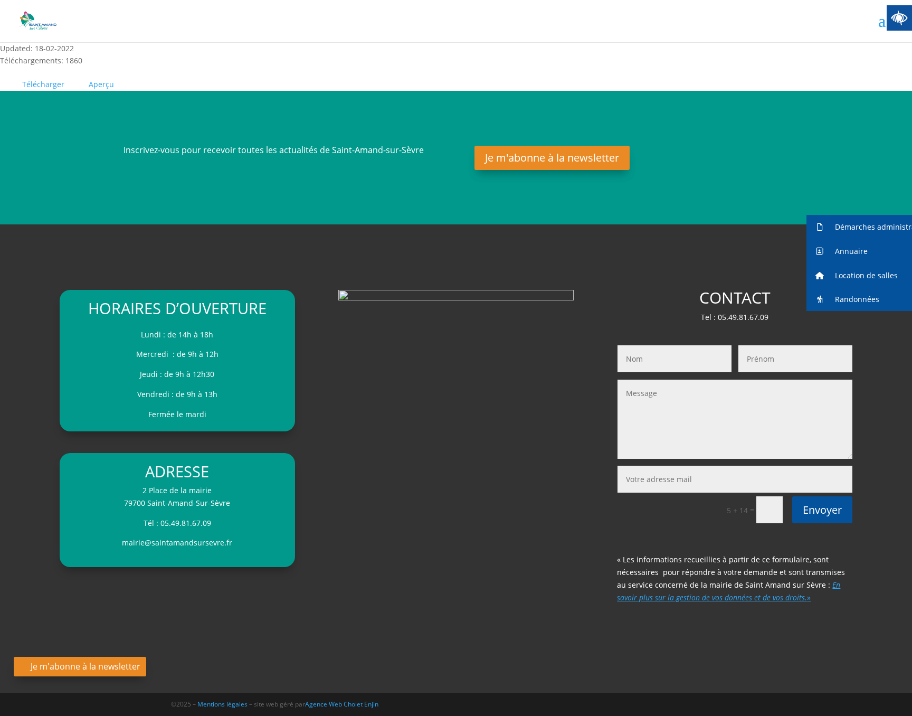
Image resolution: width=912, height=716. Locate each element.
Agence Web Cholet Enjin (341, 704)
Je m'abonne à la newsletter (552, 157)
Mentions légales (223, 704)
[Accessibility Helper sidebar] (899, 18)
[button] (859, 227)
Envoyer (822, 510)
